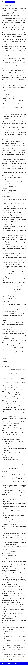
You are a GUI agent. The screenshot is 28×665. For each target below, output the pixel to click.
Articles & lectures (10, 2)
